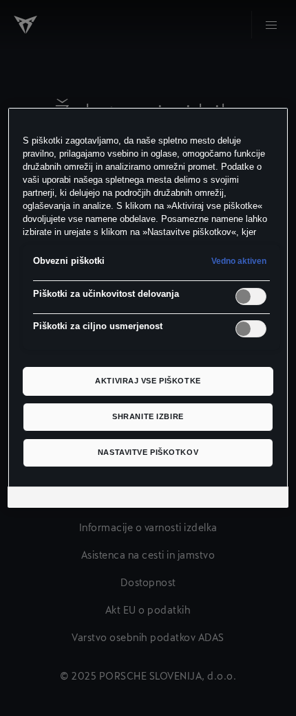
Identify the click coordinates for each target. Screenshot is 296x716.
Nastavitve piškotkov (148, 452)
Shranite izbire (148, 416)
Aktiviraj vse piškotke (148, 381)
